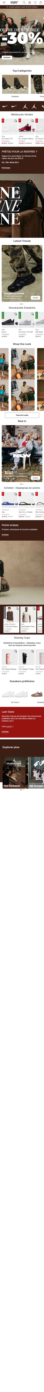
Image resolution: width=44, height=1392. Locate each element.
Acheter (5, 535)
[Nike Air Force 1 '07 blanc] (10, 127)
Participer (6, 168)
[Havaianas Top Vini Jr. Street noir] (27, 500)
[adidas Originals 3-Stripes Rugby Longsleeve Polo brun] (11, 614)
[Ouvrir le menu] (4, 2)
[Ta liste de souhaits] (35, 2)
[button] (9, 726)
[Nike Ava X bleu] (10, 320)
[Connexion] (29, 2)
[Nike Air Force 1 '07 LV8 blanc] (27, 320)
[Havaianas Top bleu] (10, 500)
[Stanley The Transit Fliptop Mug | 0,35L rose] (10, 657)
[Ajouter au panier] (15, 120)
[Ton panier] (40, 2)
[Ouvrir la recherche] (24, 2)
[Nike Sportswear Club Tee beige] (28, 614)
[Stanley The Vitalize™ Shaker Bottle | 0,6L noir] (27, 657)
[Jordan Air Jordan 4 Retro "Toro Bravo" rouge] (27, 127)
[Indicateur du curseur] (21, 304)
